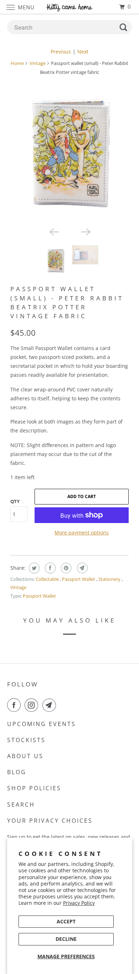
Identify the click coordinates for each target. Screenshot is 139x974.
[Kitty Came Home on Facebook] (15, 705)
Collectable (48, 579)
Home (17, 63)
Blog (16, 772)
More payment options (82, 532)
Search (21, 804)
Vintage (38, 63)
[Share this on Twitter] (33, 568)
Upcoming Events (41, 724)
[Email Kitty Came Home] (50, 705)
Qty (15, 501)
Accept (66, 921)
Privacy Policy (79, 902)
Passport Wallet (79, 579)
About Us (25, 756)
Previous (61, 51)
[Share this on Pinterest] (65, 568)
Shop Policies (34, 788)
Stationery (110, 579)
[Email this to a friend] (81, 568)
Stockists (26, 740)
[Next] (85, 231)
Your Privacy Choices (50, 821)
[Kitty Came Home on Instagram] (33, 705)
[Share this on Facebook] (49, 568)
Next (82, 51)
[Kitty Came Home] (69, 7)
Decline (66, 938)
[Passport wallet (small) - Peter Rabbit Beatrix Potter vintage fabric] (69, 153)
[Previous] (54, 231)
